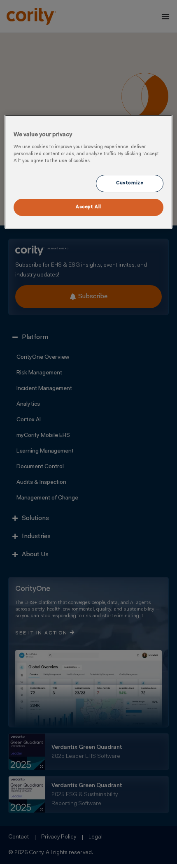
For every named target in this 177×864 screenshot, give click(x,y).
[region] (89, 172)
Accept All (88, 206)
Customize (129, 183)
